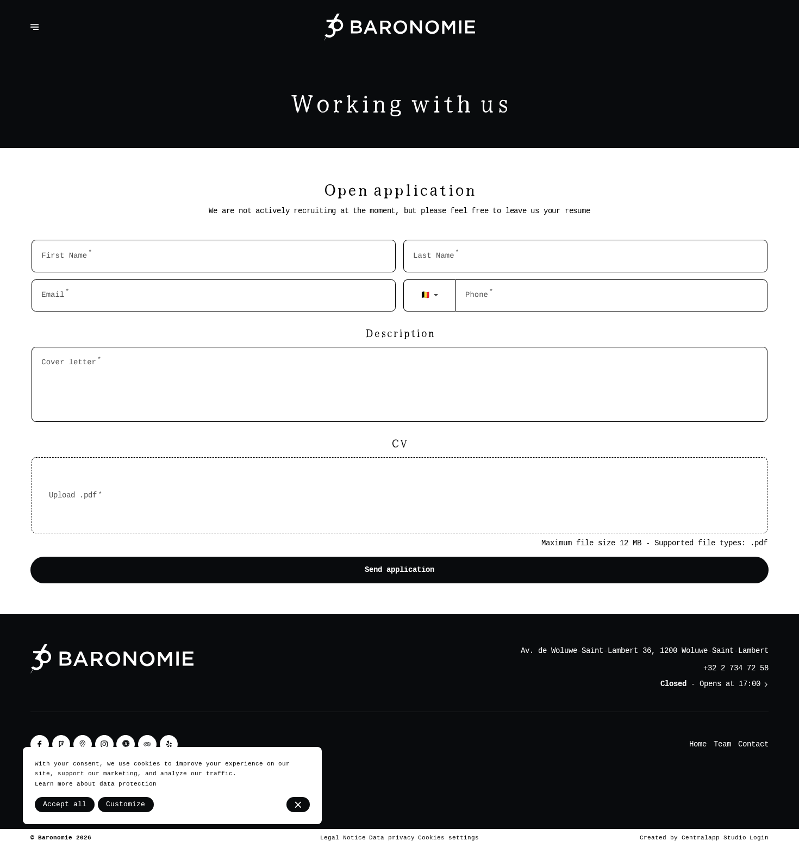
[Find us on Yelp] (169, 744)
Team (722, 744)
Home (698, 744)
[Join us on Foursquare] (61, 744)
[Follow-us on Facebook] (39, 744)
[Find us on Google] (82, 744)
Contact (753, 744)
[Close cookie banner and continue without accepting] (298, 804)
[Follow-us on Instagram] (104, 744)
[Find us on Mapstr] (125, 744)
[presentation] (399, 495)
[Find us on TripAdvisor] (147, 744)
